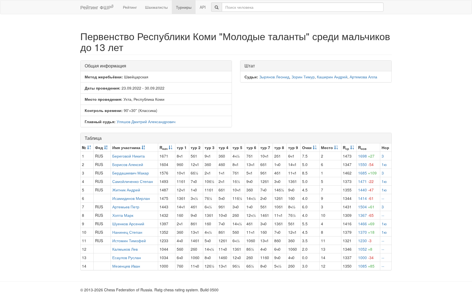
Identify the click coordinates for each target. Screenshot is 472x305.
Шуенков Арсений (128, 223)
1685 (367, 173)
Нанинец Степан (127, 232)
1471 (366, 181)
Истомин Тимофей (129, 240)
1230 (364, 240)
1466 (366, 223)
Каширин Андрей (332, 76)
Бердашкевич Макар (130, 173)
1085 (366, 266)
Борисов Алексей (127, 164)
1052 (365, 249)
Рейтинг (130, 7)
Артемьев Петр (125, 206)
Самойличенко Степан (132, 181)
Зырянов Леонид (274, 76)
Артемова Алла (363, 76)
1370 (366, 232)
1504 (366, 206)
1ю (384, 164)
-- (383, 198)
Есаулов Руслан (126, 257)
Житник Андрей (126, 190)
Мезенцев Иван (126, 266)
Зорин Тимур (303, 76)
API (203, 7)
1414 (366, 198)
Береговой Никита (128, 156)
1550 (366, 164)
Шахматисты (156, 7)
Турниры (183, 7)
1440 (366, 190)
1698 (366, 156)
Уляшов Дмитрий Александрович (146, 121)
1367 (366, 215)
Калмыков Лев (125, 249)
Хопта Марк (122, 215)
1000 (366, 257)
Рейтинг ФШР (96, 7)
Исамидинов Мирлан (131, 198)
